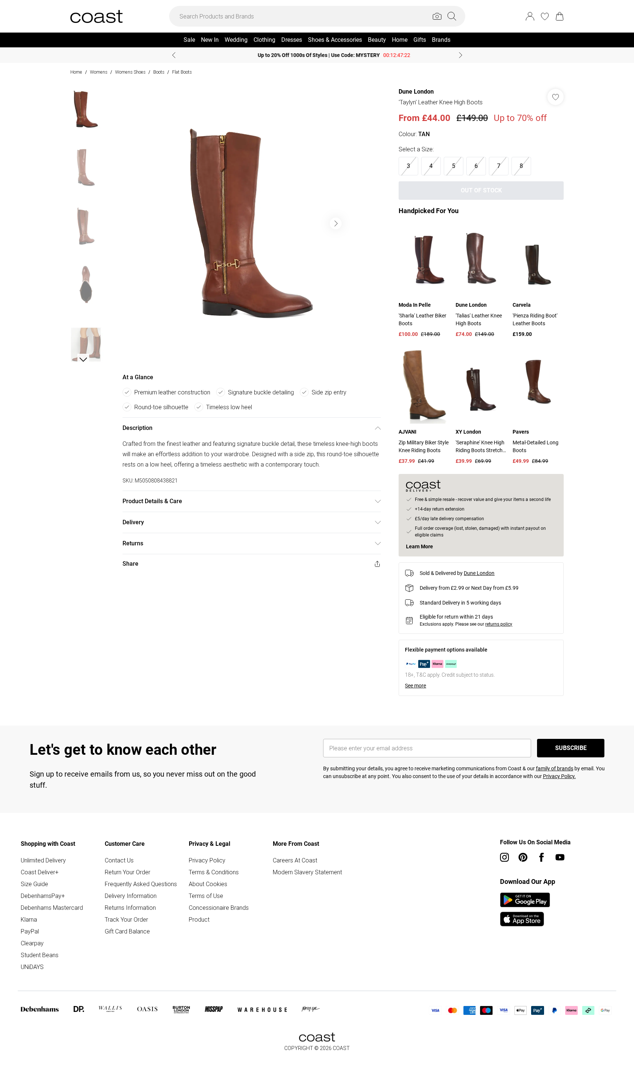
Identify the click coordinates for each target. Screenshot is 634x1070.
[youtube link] (560, 857)
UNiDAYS (32, 966)
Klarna (29, 919)
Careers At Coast (295, 860)
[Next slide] (460, 55)
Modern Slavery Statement (307, 872)
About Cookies (208, 884)
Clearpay (32, 943)
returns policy (498, 624)
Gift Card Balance (127, 931)
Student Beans (39, 955)
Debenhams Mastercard (52, 907)
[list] (251, 223)
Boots (158, 72)
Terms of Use (206, 895)
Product (199, 919)
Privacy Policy (207, 860)
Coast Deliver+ (39, 872)
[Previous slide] (173, 55)
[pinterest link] (523, 857)
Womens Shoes (130, 72)
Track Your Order (126, 919)
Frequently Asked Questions (141, 884)
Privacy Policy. (559, 776)
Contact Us (119, 860)
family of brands (554, 768)
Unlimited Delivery (43, 860)
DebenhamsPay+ (43, 895)
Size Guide (34, 884)
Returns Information (130, 907)
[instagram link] (504, 857)
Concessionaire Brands (219, 907)
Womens (98, 72)
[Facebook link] (541, 857)
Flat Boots (182, 72)
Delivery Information (131, 895)
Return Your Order (127, 872)
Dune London (416, 91)
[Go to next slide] (336, 223)
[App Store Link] (525, 909)
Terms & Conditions (214, 872)
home (76, 72)
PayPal (30, 931)
